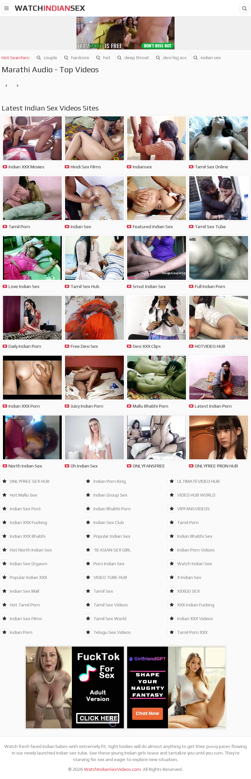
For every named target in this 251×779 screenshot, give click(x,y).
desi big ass (175, 57)
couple (50, 57)
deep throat (137, 57)
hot (106, 57)
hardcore (80, 57)
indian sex (211, 57)
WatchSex (50, 8)
